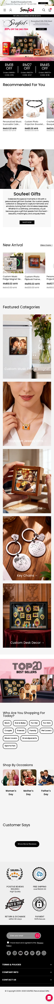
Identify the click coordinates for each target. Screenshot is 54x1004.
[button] (4, 10)
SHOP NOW (27, 222)
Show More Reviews (27, 844)
